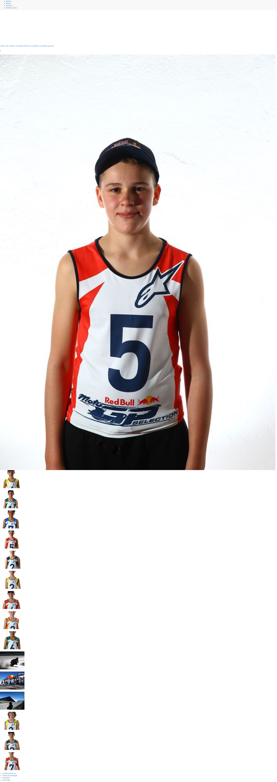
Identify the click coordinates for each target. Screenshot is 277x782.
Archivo (8, 1)
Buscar (8, 3)
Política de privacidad (10, 775)
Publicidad (6, 778)
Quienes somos (11, 8)
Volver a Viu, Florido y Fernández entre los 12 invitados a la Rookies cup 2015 (27, 46)
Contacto (9, 5)
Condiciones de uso (9, 773)
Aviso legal (6, 780)
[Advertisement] (138, 28)
